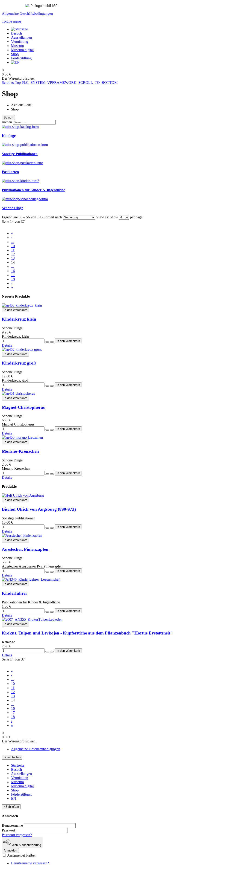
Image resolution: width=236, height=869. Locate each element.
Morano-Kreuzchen (20, 451)
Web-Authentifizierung (26, 845)
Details (7, 345)
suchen (7, 122)
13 (13, 258)
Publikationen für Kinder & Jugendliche (33, 190)
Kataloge (9, 136)
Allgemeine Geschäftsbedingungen (27, 13)
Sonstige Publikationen (20, 154)
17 (13, 275)
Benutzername (12, 825)
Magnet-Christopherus (23, 407)
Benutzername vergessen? (30, 863)
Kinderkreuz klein (19, 319)
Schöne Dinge (12, 208)
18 (13, 279)
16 (13, 271)
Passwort (8, 830)
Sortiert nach (53, 217)
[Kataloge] (20, 127)
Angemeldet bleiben (21, 855)
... (12, 242)
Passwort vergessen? (17, 835)
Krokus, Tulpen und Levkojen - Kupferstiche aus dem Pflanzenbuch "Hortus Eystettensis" (87, 633)
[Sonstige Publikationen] (25, 145)
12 (13, 254)
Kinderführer (14, 593)
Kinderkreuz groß (19, 363)
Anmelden (10, 850)
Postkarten (10, 172)
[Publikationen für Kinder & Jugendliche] (20, 181)
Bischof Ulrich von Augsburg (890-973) (39, 509)
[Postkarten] (22, 163)
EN (13, 798)
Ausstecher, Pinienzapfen (25, 549)
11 (13, 250)
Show (114, 217)
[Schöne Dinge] (25, 199)
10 (13, 246)
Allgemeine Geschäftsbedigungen (35, 749)
